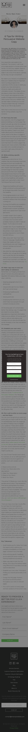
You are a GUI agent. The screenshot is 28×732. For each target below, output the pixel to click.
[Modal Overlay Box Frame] (14, 366)
